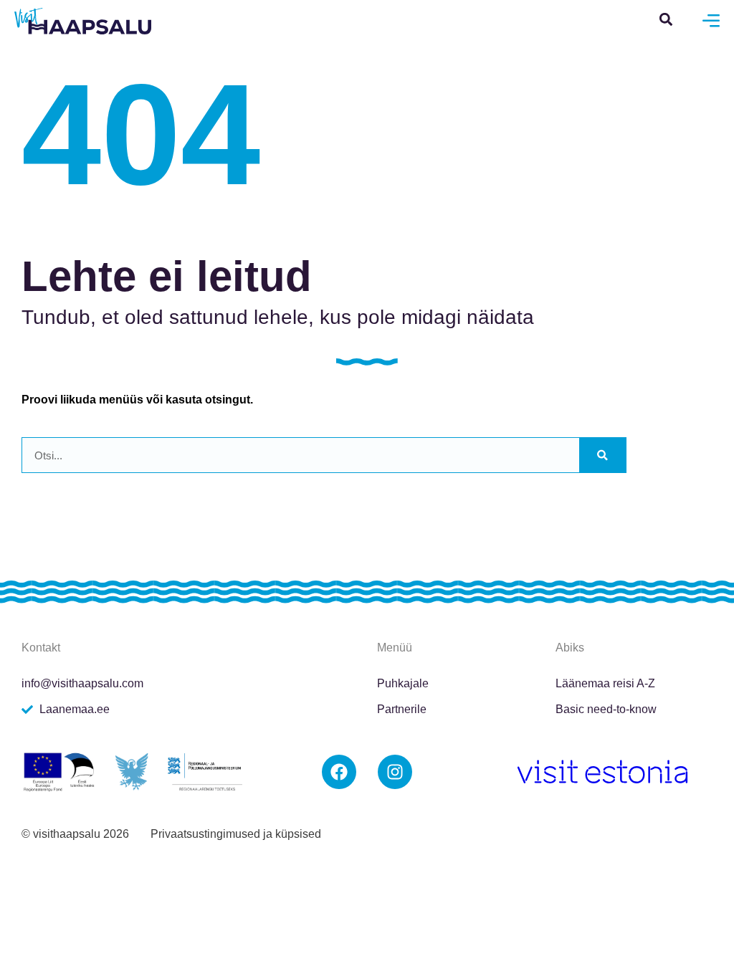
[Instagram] (395, 772)
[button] (666, 19)
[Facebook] (339, 772)
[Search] (602, 455)
